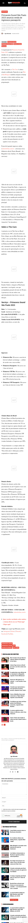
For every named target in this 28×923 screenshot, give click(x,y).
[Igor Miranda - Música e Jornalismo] (14, 3)
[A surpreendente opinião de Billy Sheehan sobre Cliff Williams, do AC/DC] (5, 894)
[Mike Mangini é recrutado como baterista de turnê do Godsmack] (5, 847)
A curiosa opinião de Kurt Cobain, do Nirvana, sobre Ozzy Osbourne (18, 712)
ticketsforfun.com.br (8, 149)
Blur (24, 72)
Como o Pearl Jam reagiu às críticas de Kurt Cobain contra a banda (18, 719)
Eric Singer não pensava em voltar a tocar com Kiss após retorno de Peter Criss (17, 862)
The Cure (4, 46)
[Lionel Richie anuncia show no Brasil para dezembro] (5, 832)
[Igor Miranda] (2, 33)
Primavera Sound (12, 41)
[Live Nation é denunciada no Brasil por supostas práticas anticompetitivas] (5, 855)
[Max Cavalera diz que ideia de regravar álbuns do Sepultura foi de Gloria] (5, 659)
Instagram (7, 631)
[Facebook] (7, 37)
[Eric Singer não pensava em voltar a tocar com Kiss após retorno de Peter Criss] (5, 862)
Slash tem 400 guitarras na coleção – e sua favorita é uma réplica (18, 681)
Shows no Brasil (17, 44)
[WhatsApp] (14, 37)
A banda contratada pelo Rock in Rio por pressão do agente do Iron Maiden (18, 870)
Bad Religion (6, 75)
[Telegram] (17, 37)
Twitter (13, 631)
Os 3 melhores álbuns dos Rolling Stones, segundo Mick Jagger (17, 839)
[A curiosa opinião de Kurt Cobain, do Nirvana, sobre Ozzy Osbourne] (5, 712)
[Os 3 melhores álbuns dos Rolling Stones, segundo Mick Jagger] (5, 840)
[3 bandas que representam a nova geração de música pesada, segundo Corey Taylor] (5, 689)
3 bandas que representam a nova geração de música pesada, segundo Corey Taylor (18, 688)
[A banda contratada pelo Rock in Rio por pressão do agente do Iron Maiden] (5, 870)
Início (2, 738)
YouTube (10, 634)
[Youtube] (17, 771)
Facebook (4, 634)
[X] (10, 37)
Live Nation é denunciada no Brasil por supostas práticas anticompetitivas (17, 854)
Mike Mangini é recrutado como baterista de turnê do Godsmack (18, 847)
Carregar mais (13, 899)
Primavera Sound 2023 (7, 44)
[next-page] (5, 725)
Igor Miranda (8, 33)
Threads (18, 631)
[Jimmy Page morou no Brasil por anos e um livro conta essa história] (5, 667)
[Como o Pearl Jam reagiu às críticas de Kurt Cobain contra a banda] (5, 719)
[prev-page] (2, 725)
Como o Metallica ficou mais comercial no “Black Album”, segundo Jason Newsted (17, 696)
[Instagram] (12, 771)
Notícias (4, 11)
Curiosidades (4, 669)
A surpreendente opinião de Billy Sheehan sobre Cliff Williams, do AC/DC (17, 894)
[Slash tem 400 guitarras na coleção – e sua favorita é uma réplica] (5, 681)
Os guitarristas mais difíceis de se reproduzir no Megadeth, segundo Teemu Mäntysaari (18, 674)
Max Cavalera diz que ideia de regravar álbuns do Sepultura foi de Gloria (18, 659)
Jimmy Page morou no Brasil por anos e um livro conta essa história (18, 666)
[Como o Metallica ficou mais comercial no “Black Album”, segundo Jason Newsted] (5, 696)
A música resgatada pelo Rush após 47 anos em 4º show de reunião (18, 877)
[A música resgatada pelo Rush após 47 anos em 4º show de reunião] (5, 878)
